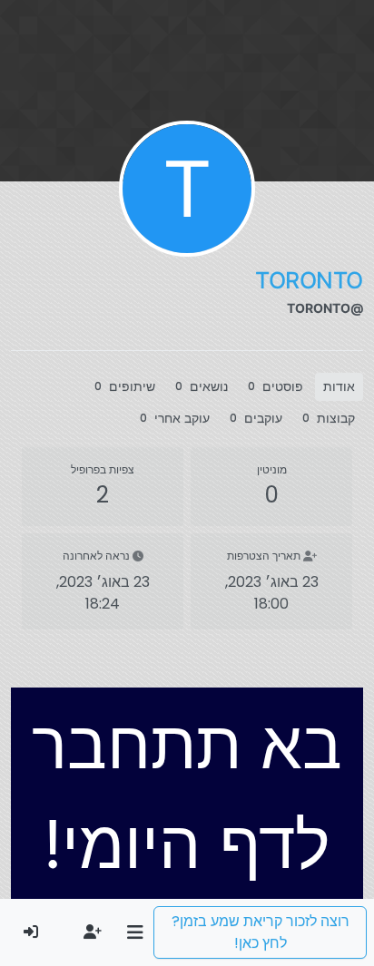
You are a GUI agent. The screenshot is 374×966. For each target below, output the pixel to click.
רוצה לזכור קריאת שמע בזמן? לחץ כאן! (260, 932)
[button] (134, 932)
